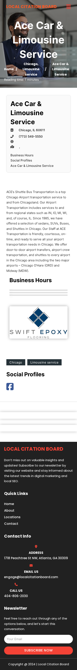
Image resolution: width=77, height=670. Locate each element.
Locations (12, 517)
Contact (11, 523)
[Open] (68, 6)
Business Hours (21, 155)
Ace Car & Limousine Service (32, 166)
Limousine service (44, 362)
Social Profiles (21, 160)
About (9, 510)
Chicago (31, 64)
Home (9, 69)
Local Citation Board (31, 6)
